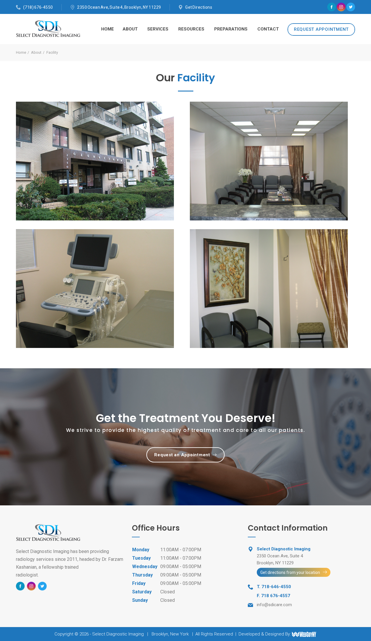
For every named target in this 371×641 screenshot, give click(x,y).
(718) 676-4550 (38, 7)
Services (157, 29)
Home (107, 29)
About (130, 29)
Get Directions (198, 7)
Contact (268, 29)
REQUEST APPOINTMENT (321, 29)
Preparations (231, 29)
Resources (191, 29)
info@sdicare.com (274, 604)
